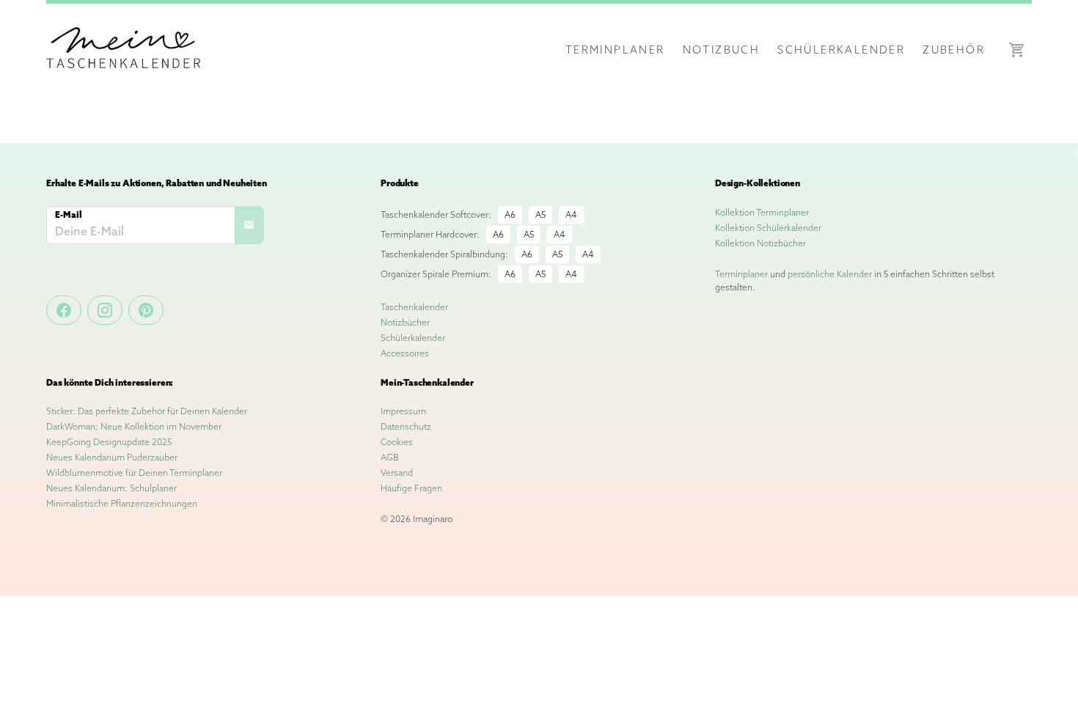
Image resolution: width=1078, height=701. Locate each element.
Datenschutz (406, 426)
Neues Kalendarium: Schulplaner (111, 487)
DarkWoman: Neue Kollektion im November (133, 426)
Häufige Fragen (411, 487)
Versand (397, 472)
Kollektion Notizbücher (760, 243)
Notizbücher (405, 322)
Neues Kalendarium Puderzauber (111, 457)
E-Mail (68, 214)
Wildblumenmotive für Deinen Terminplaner (134, 472)
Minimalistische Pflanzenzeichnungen (121, 503)
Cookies (397, 441)
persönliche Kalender (830, 273)
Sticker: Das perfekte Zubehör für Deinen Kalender (146, 410)
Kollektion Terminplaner (762, 212)
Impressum (403, 410)
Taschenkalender (414, 306)
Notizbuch (721, 49)
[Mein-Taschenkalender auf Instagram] (104, 310)
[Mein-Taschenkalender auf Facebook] (63, 310)
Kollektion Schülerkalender (768, 227)
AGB (390, 457)
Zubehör (954, 49)
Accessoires (405, 353)
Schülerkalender (841, 49)
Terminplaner (615, 49)
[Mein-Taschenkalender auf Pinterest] (146, 310)
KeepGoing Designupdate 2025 (109, 441)
